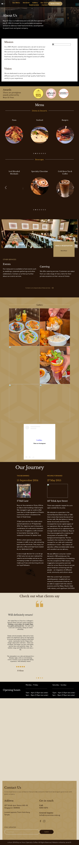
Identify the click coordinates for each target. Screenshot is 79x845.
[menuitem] (16, 2)
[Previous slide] (5, 134)
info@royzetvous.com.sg (49, 815)
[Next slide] (73, 134)
